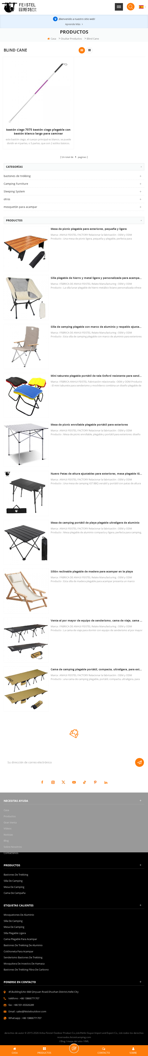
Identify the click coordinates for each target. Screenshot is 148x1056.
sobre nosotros (13, 847)
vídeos (7, 828)
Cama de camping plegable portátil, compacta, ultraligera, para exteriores (96, 669)
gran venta (10, 822)
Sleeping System (14, 191)
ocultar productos (71, 38)
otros (7, 199)
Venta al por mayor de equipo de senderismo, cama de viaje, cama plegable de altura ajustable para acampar (96, 620)
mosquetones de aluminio (19, 914)
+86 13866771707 (29, 998)
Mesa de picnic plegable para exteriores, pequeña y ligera (89, 229)
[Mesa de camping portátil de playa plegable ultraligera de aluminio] (26, 542)
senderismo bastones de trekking (23, 957)
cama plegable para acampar (20, 939)
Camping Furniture (16, 183)
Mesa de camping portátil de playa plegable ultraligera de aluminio (95, 522)
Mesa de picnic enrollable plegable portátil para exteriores (89, 424)
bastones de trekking (17, 176)
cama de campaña (14, 893)
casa (53, 38)
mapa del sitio (74, 1041)
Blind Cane (93, 38)
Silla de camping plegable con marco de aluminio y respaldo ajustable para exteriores (96, 327)
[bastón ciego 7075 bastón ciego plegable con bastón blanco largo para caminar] (38, 92)
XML (86, 1041)
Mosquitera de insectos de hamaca (24, 963)
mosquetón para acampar (20, 207)
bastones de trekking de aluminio (23, 945)
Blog (6, 840)
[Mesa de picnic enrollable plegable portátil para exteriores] (26, 444)
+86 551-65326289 (24, 1005)
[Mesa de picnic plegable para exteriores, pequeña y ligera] (26, 248)
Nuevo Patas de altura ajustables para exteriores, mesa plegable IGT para (96, 473)
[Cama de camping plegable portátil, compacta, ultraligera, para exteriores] (26, 689)
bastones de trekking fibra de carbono (26, 969)
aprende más (72, 24)
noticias (8, 834)
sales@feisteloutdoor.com (31, 1011)
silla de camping (13, 880)
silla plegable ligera (15, 933)
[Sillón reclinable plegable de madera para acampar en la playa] (26, 591)
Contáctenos (11, 853)
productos (10, 816)
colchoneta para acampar (18, 951)
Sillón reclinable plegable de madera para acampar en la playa (92, 571)
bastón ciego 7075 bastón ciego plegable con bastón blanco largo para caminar (38, 131)
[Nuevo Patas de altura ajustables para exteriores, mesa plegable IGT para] (26, 493)
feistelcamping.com (80, 1037)
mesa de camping (14, 887)
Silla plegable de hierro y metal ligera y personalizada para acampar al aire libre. (96, 278)
